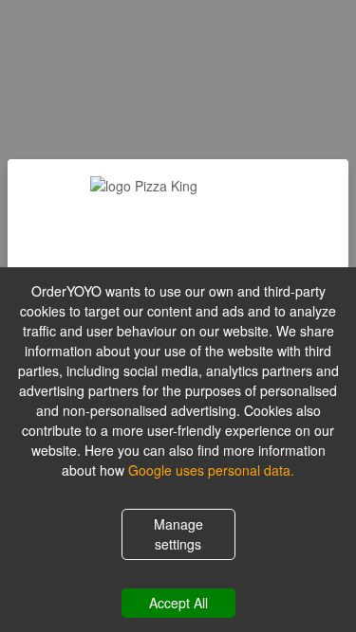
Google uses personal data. (211, 469)
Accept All (178, 602)
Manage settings (178, 534)
